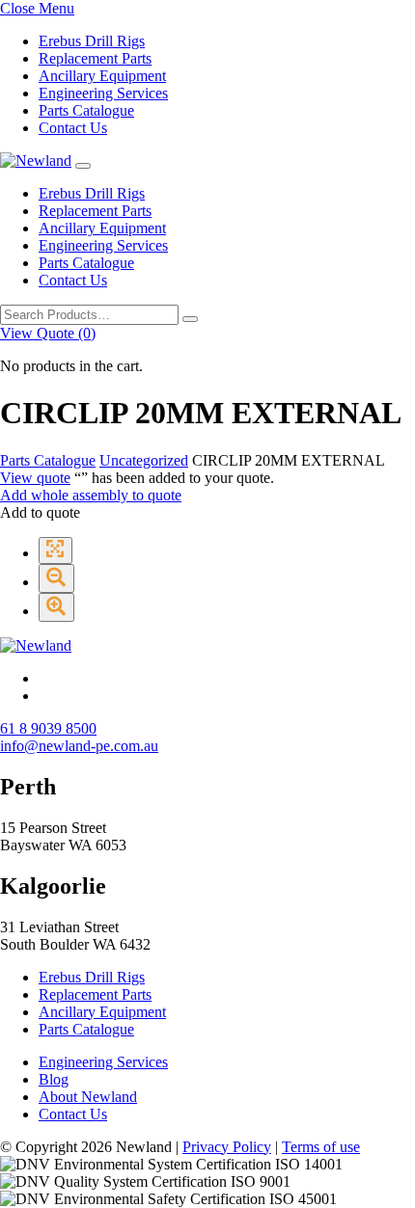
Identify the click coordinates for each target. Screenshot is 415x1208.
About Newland (88, 1096)
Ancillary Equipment (102, 75)
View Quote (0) (48, 333)
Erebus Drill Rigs (92, 41)
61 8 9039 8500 (48, 728)
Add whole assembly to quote (90, 495)
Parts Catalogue (86, 110)
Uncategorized (143, 460)
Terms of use (321, 1147)
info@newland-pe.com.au (79, 746)
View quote (35, 478)
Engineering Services (103, 93)
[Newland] (35, 160)
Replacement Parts (95, 58)
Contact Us (73, 128)
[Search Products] (190, 319)
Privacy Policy (226, 1147)
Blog (54, 1079)
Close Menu (37, 8)
